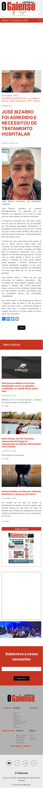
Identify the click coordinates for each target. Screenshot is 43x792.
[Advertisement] (21, 45)
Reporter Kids (8, 730)
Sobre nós (16, 712)
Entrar (14, 725)
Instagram (26, 762)
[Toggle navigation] (40, 20)
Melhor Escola (20, 737)
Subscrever (21, 678)
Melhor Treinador (21, 735)
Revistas (31, 737)
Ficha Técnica (17, 716)
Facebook (18, 762)
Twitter (34, 762)
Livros (31, 735)
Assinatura (16, 718)
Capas (15, 714)
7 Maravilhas (19, 741)
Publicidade (16, 720)
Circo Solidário (20, 743)
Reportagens (16, 746)
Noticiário (34, 708)
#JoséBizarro (34, 98)
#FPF (30, 101)
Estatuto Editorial (18, 724)
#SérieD (37, 101)
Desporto (7, 106)
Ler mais (5, 406)
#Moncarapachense (18, 101)
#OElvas (5, 101)
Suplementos (33, 739)
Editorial (27, 746)
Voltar (21, 328)
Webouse (27, 785)
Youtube (10, 762)
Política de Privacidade (19, 722)
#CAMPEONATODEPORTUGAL (14, 98)
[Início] (19, 6)
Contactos (16, 727)
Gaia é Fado (19, 739)
